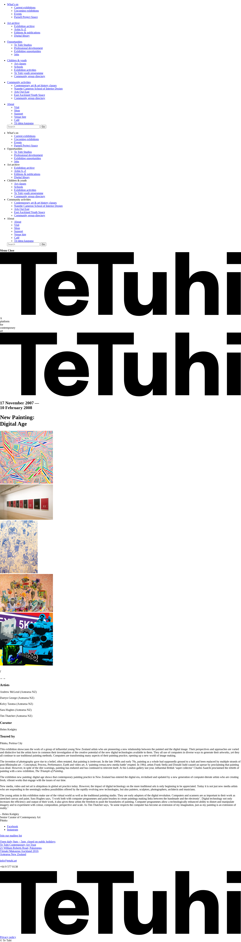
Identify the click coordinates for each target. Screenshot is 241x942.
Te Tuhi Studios (23, 44)
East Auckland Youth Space (29, 94)
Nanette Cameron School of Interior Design (38, 88)
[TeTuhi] (120, 315)
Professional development (28, 48)
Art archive (13, 23)
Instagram (12, 829)
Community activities (19, 82)
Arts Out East (21, 91)
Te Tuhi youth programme (28, 73)
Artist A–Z (20, 29)
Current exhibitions (24, 7)
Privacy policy (8, 937)
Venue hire (20, 116)
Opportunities (14, 41)
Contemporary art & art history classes (35, 85)
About (10, 104)
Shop (17, 110)
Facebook (12, 826)
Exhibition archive (24, 26)
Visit (16, 107)
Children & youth (17, 60)
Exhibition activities (25, 69)
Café (16, 119)
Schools (18, 66)
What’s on (12, 4)
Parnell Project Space (26, 17)
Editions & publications (27, 32)
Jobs (16, 54)
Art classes (20, 63)
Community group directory (29, 76)
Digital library (22, 35)
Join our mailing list (11, 835)
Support (18, 113)
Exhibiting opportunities (27, 51)
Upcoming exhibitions (26, 10)
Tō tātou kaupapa (24, 123)
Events (18, 13)
